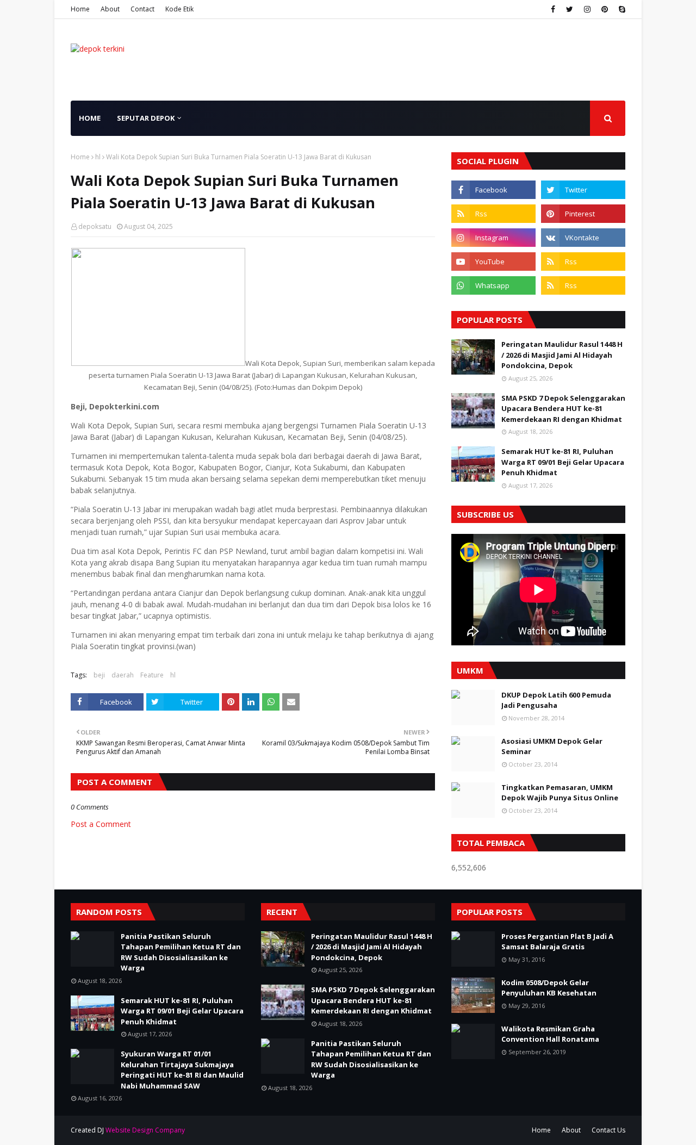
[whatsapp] (493, 285)
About (110, 9)
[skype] (620, 9)
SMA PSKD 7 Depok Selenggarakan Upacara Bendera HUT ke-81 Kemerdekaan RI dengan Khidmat (563, 408)
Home (80, 9)
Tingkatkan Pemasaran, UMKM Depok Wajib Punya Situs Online (559, 792)
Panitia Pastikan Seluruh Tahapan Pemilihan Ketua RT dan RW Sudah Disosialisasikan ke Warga (181, 952)
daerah (122, 675)
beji (99, 675)
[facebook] (553, 9)
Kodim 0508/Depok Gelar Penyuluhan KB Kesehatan (548, 988)
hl (98, 156)
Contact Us (608, 1130)
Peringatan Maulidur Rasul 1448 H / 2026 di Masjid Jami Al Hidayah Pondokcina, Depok (562, 354)
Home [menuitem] (90, 118)
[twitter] (569, 9)
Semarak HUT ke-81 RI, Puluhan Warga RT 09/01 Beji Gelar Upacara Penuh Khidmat (562, 461)
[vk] (583, 237)
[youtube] (493, 261)
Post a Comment (101, 824)
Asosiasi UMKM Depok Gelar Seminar (551, 746)
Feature (152, 675)
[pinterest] (605, 9)
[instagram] (587, 9)
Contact (142, 9)
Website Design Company (145, 1130)
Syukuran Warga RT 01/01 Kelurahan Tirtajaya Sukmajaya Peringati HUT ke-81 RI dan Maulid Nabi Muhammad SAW (182, 1070)
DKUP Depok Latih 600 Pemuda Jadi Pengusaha (556, 700)
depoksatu (94, 226)
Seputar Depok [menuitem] (146, 118)
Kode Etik (179, 9)
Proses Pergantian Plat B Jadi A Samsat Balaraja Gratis (557, 941)
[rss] (493, 213)
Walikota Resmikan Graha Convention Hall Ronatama (550, 1034)
